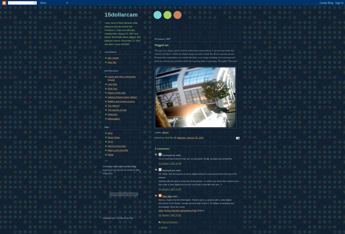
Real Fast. (113, 88)
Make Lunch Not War (118, 150)
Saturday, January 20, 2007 (190, 137)
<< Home (163, 227)
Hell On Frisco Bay (117, 146)
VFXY (110, 141)
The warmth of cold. (117, 110)
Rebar (111, 154)
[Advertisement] (202, 30)
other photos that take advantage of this (178, 210)
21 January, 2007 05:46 (170, 163)
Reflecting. (113, 114)
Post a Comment (170, 222)
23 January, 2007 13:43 (170, 189)
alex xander (113, 58)
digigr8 (165, 132)
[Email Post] (237, 138)
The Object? (114, 106)
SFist (110, 133)
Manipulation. (114, 118)
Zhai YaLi (167, 196)
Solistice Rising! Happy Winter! (122, 97)
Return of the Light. (117, 93)
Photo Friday (114, 137)
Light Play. (112, 84)
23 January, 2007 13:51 (170, 215)
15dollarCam (121, 15)
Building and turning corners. (121, 101)
